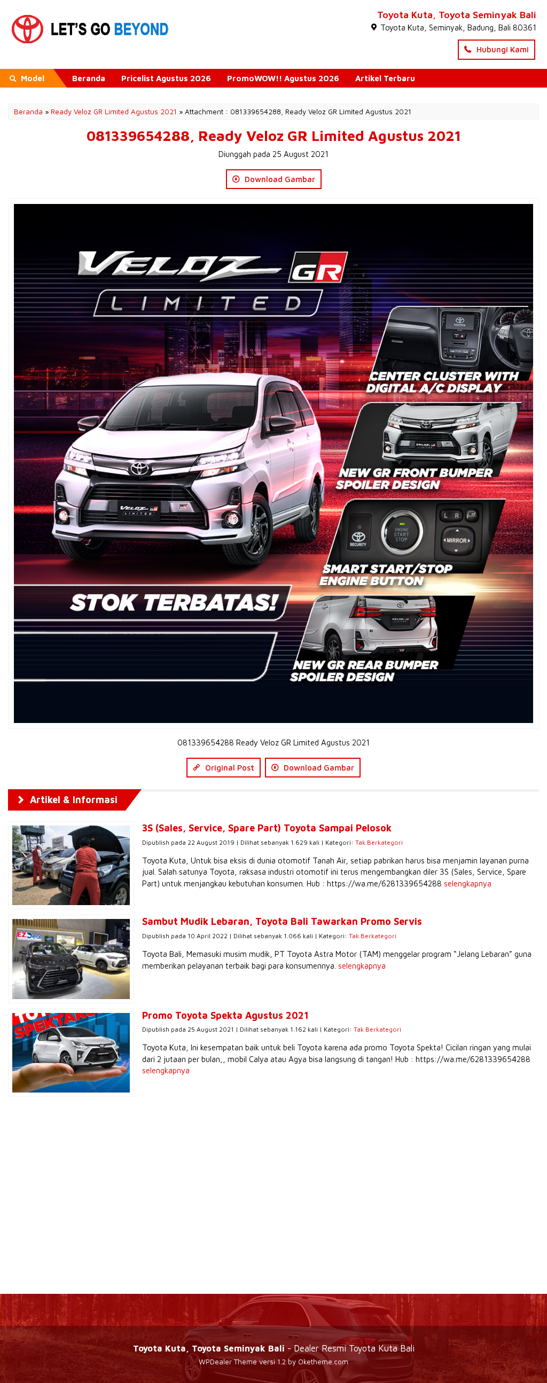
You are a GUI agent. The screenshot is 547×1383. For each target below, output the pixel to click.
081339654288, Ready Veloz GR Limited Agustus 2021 (274, 135)
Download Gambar (279, 179)
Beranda (88, 78)
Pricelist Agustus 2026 (166, 78)
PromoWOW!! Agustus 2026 (283, 78)
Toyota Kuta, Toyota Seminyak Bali (456, 14)
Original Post (228, 767)
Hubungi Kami (501, 49)
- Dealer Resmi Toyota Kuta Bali (274, 1348)
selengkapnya (467, 883)
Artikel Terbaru (385, 78)
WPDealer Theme (228, 1361)
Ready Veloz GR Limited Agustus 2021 (114, 111)
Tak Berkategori (379, 842)
